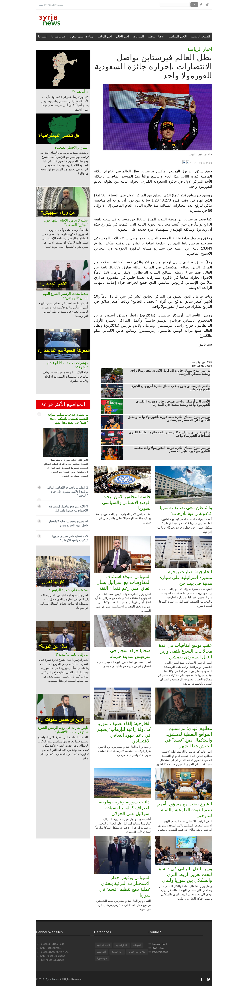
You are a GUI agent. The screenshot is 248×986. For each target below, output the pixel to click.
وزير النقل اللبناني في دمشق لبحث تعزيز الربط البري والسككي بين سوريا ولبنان (184, 874)
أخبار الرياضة (104, 36)
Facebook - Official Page (52, 944)
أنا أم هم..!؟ (80, 92)
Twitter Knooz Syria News (52, 956)
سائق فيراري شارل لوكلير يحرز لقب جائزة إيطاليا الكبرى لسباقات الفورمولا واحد (169, 434)
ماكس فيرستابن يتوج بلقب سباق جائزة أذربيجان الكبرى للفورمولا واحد (170, 388)
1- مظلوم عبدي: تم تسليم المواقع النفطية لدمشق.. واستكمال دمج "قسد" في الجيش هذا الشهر (68, 418)
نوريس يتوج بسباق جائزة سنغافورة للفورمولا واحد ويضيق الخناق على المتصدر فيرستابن (169, 419)
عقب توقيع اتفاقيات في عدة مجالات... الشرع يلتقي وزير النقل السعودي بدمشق (185, 651)
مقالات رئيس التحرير (81, 36)
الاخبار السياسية (177, 36)
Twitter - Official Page (50, 948)
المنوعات (138, 36)
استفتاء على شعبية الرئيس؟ (69, 590)
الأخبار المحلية (156, 36)
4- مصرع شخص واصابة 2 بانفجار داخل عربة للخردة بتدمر (68, 523)
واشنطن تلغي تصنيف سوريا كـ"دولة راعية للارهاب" (186, 510)
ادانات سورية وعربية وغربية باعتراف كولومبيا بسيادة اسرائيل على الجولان (125, 807)
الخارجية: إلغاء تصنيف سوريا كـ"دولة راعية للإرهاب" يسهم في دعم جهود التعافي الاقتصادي (124, 732)
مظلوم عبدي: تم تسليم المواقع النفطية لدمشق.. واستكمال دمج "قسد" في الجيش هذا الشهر (188, 737)
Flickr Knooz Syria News (52, 960)
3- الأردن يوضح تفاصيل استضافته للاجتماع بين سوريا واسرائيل (68, 508)
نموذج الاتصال (158, 948)
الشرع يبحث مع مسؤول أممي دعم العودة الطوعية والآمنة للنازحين (184, 809)
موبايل (40, 5)
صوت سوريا (58, 36)
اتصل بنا (42, 36)
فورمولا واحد (199, 362)
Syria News (52, 979)
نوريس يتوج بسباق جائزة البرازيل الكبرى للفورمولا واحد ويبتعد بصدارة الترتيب (170, 372)
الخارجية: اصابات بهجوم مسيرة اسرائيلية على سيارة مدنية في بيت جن (186, 577)
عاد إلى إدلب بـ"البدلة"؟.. (71, 654)
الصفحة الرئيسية (200, 36)
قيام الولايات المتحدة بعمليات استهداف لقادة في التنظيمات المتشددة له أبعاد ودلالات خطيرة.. (66, 376)
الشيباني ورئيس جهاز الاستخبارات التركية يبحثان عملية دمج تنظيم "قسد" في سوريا (125, 886)
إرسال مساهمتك (159, 944)
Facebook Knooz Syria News (54, 952)
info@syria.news (160, 952)
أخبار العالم (122, 36)
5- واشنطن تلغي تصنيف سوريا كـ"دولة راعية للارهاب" (70, 538)
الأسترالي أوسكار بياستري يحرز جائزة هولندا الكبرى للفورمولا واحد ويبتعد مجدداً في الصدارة (173, 403)
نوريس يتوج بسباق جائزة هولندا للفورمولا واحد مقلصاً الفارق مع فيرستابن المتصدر (171, 450)
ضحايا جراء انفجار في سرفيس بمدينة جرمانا (130, 653)
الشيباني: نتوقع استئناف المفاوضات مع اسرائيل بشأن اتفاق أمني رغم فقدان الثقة (123, 582)
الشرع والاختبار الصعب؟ (71, 147)
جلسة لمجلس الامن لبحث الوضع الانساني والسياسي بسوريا (126, 502)
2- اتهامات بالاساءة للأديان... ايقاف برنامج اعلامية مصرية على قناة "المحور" (67, 491)
